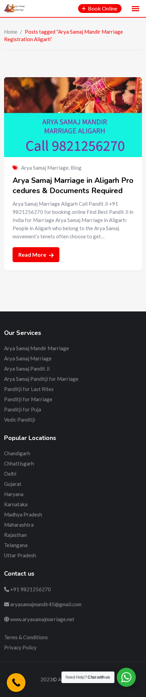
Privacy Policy (20, 647)
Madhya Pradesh (23, 514)
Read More (32, 254)
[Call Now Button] (16, 682)
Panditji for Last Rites (29, 389)
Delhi (10, 474)
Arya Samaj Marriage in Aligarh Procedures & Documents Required (73, 185)
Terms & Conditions (26, 637)
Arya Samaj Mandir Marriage (36, 348)
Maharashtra (19, 525)
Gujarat (12, 484)
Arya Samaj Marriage (45, 168)
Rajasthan (15, 535)
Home (10, 32)
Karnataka (16, 504)
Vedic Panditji (19, 420)
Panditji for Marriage (28, 399)
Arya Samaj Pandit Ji (27, 369)
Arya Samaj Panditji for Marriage (41, 379)
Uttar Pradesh (20, 555)
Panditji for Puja (22, 409)
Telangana (16, 545)
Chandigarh (17, 453)
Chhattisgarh (19, 463)
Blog (76, 168)
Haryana (13, 494)
